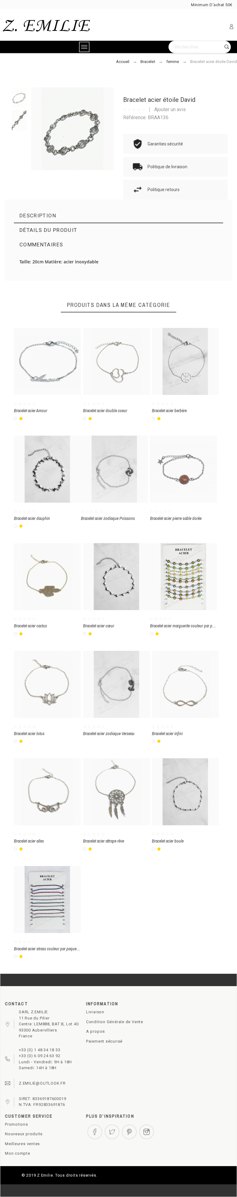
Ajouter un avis (170, 109)
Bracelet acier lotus (29, 733)
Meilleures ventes (22, 1143)
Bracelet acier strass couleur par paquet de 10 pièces (56, 949)
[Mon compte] (231, 26)
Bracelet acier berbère (169, 410)
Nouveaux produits (24, 1134)
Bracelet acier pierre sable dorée (176, 518)
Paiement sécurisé (104, 1041)
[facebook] (94, 1131)
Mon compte (17, 1153)
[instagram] (146, 1131)
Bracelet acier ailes (29, 841)
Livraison (95, 1012)
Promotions (16, 1124)
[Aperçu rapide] (174, 469)
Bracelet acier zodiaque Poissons (108, 518)
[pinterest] (129, 1131)
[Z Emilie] (46, 26)
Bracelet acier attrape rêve (103, 841)
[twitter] (112, 1131)
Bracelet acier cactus (30, 626)
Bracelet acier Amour (30, 410)
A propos (95, 1031)
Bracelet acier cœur (98, 626)
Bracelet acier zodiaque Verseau (109, 733)
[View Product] (192, 469)
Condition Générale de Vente (114, 1021)
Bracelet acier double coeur (105, 410)
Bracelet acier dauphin (32, 518)
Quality (126, 289)
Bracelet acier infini (167, 733)
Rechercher (223, 47)
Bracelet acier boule (168, 841)
